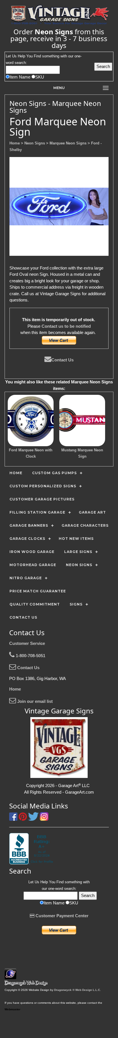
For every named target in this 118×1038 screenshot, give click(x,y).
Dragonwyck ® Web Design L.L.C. (77, 989)
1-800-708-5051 (30, 655)
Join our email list (34, 701)
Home (15, 689)
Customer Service (27, 643)
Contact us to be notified (66, 326)
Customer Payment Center (61, 915)
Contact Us (62, 359)
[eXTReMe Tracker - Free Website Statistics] (10, 976)
